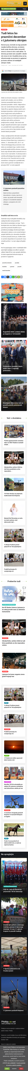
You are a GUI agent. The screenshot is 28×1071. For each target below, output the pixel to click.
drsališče (4, 266)
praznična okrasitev (7, 262)
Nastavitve (14, 1068)
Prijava (24, 8)
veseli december (6, 270)
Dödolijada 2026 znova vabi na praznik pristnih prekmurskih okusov (13, 405)
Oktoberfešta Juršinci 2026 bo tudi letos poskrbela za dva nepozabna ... (13, 469)
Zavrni (21, 1068)
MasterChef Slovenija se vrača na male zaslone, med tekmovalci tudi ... (13, 520)
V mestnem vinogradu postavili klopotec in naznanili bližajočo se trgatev (13, 814)
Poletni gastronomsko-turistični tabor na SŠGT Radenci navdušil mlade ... (13, 442)
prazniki (19, 266)
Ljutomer (12, 266)
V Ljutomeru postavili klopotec (13, 1010)
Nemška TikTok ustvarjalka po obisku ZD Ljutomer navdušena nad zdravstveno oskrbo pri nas (13, 786)
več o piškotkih (11, 1063)
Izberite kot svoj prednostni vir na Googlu (14, 70)
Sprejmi (7, 1068)
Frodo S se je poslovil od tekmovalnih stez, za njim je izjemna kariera (12, 843)
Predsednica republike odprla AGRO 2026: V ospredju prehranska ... (12, 368)
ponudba (17, 262)
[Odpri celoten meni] (25, 3)
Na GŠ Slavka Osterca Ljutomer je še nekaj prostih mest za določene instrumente (13, 610)
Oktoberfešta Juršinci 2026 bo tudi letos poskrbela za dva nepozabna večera (13, 643)
